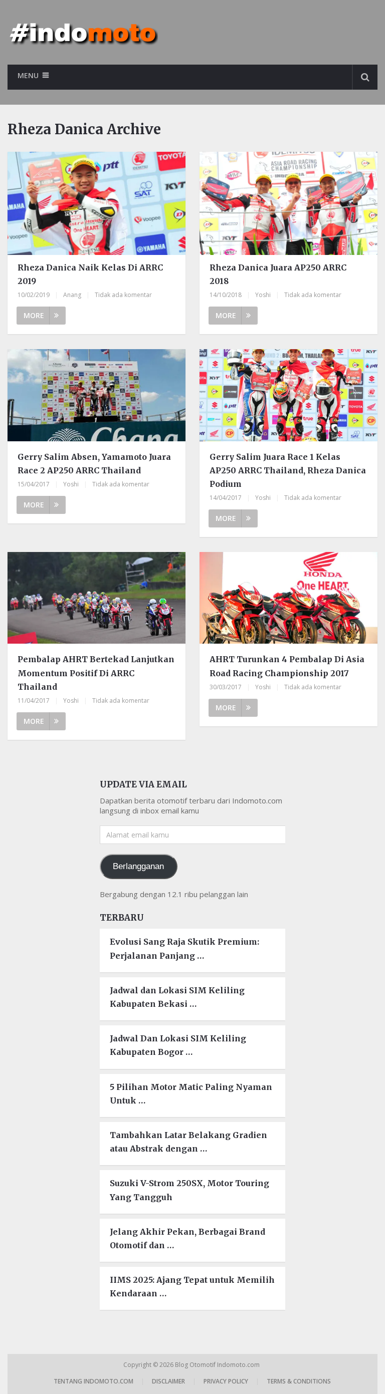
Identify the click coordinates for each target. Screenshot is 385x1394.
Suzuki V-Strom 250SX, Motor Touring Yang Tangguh (189, 1190)
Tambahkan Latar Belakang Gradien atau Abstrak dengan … (188, 1142)
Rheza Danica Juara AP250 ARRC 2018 (278, 274)
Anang (72, 295)
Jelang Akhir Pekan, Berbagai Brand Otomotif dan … (187, 1238)
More (34, 315)
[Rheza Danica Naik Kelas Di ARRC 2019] (96, 203)
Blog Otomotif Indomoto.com (218, 1364)
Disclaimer (168, 1381)
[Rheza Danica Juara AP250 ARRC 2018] (288, 203)
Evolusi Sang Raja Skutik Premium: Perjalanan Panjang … (184, 948)
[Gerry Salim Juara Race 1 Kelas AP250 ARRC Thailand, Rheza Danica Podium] (288, 396)
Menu (28, 75)
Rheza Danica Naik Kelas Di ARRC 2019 (90, 274)
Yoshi (263, 295)
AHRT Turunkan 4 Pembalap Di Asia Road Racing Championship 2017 (287, 666)
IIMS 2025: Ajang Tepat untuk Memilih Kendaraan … (192, 1286)
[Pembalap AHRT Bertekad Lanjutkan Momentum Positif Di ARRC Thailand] (96, 599)
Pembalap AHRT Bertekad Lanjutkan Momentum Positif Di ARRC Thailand (96, 672)
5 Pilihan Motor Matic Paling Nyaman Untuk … (191, 1093)
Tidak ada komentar (123, 295)
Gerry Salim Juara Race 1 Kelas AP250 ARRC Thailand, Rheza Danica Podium (288, 470)
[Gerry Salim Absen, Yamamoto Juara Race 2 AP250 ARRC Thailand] (96, 396)
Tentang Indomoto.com (93, 1381)
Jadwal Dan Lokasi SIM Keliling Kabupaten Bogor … (178, 1045)
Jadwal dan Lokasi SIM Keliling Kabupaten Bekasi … (177, 997)
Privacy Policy (226, 1381)
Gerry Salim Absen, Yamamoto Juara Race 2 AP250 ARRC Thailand (94, 463)
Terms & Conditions (299, 1381)
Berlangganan (138, 866)
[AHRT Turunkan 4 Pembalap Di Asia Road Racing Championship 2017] (288, 599)
